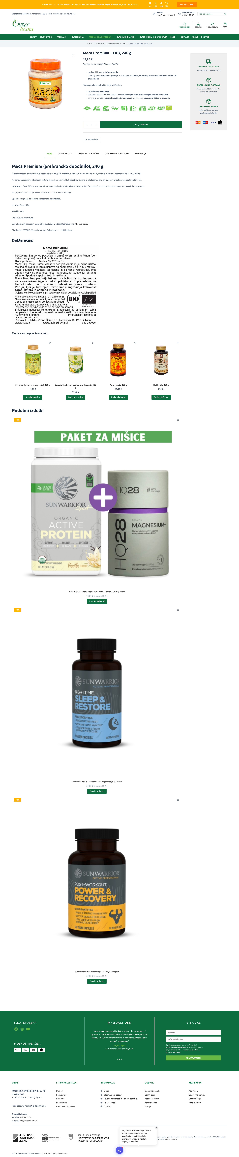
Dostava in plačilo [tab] (88, 153)
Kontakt (184, 37)
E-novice (205, 37)
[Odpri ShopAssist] (119, 1150)
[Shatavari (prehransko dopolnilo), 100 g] (33, 359)
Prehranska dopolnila (100, 37)
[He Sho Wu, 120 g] (161, 359)
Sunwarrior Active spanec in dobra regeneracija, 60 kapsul (97, 782)
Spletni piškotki (47, 1153)
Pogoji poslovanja (60, 1153)
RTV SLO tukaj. (81, 224)
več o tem (176, 1052)
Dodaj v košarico (141, 124)
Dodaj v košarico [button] (33, 397)
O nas (106, 1091)
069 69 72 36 (188, 15)
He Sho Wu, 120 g (161, 385)
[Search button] (225, 14)
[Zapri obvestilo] (156, 1127)
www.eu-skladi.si (170, 1139)
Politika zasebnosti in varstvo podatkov (121, 1099)
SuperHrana (78, 37)
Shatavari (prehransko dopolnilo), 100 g (32, 385)
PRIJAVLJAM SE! (193, 1058)
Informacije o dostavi (113, 1095)
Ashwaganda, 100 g (118, 385)
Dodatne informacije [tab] (117, 153)
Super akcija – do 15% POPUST (153, 37)
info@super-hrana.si (166, 15)
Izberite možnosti (97, 601)
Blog (172, 37)
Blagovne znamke (125, 37)
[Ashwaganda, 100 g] (118, 359)
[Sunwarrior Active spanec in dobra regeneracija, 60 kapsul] (97, 691)
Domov (33, 37)
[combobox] (210, 14)
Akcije (195, 37)
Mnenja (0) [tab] (141, 153)
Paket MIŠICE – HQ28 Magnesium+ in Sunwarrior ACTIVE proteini (96, 592)
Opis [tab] (49, 153)
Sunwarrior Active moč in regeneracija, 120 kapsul (97, 972)
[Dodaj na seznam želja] (50, 343)
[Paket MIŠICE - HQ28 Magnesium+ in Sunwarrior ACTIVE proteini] (97, 501)
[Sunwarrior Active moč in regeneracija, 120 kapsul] (97, 881)
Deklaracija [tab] (65, 153)
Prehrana (61, 37)
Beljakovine (46, 37)
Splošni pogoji (110, 1103)
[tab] (117, 1059)
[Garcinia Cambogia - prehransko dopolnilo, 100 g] (75, 359)
